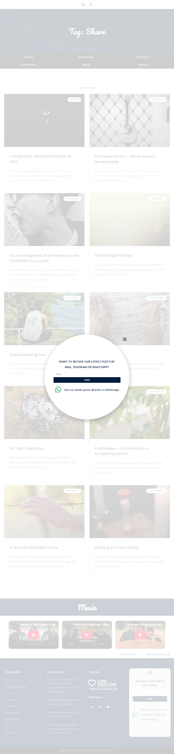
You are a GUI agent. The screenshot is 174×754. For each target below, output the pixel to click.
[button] (125, 339)
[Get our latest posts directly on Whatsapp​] (58, 389)
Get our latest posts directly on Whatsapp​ (91, 390)
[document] (87, 377)
